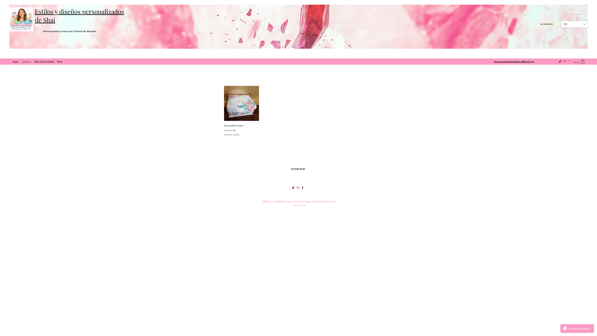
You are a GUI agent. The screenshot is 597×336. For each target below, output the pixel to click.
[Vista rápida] (241, 103)
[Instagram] (564, 61)
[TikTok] (560, 61)
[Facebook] (302, 187)
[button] (583, 61)
